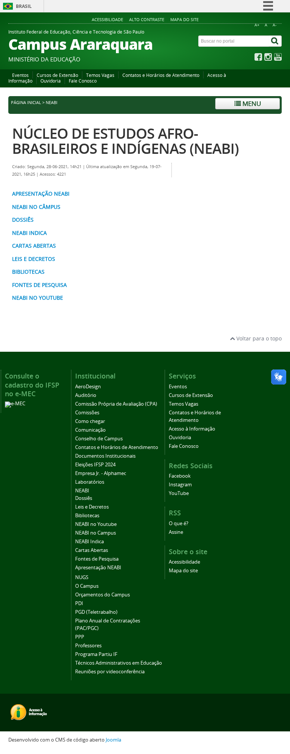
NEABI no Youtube (96, 524)
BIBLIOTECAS (28, 271)
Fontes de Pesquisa (97, 559)
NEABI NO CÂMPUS (36, 206)
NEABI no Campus (95, 533)
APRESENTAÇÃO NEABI (40, 193)
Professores (88, 645)
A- (274, 25)
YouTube (179, 493)
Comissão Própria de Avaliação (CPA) (116, 404)
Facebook (180, 476)
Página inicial (26, 102)
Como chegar (90, 421)
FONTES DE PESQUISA (39, 284)
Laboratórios (89, 482)
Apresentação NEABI (98, 567)
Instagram (180, 484)
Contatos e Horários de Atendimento (160, 75)
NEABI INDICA (29, 232)
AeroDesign (88, 386)
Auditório (85, 395)
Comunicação (90, 430)
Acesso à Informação (192, 429)
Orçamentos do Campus (102, 595)
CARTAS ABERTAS (34, 245)
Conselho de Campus (99, 438)
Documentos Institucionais (105, 456)
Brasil (24, 6)
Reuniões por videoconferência (110, 671)
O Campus (87, 586)
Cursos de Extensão (57, 75)
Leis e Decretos (92, 507)
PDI (79, 603)
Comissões (87, 412)
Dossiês (83, 498)
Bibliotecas (87, 515)
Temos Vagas (100, 75)
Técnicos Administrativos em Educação (118, 663)
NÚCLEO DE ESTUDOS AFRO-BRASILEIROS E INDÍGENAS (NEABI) (125, 141)
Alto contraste (146, 19)
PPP (79, 637)
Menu (251, 103)
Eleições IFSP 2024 (95, 464)
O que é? (178, 523)
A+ (257, 25)
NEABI (82, 490)
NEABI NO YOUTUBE (37, 297)
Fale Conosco (83, 81)
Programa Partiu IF (96, 654)
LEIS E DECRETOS (33, 258)
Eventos (20, 75)
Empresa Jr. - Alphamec (100, 473)
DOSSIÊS (23, 219)
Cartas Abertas (91, 550)
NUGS (81, 577)
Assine (176, 532)
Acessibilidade (107, 19)
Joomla (113, 740)
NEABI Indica (89, 541)
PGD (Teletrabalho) (96, 612)
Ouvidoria (50, 81)
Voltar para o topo (258, 338)
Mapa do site (184, 19)
